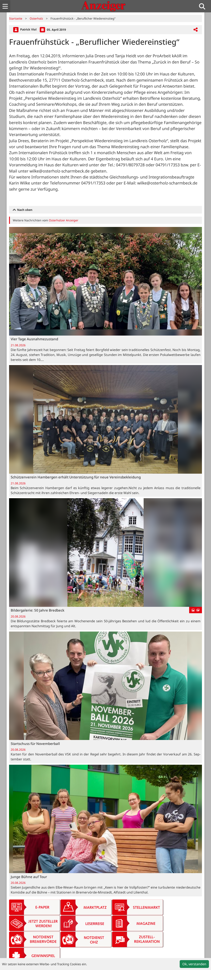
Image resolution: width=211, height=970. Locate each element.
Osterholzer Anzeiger (63, 220)
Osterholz (36, 18)
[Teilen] (195, 30)
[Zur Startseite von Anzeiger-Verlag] (103, 6)
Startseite (15, 18)
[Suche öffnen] (204, 6)
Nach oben (24, 210)
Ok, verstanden (194, 964)
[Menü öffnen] (5, 6)
